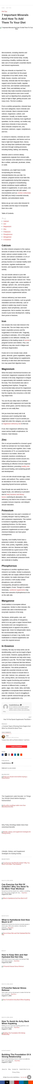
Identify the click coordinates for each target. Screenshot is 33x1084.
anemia (26, 340)
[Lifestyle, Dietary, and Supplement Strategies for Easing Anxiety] (16, 840)
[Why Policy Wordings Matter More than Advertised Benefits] (16, 814)
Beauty (4, 950)
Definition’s (5, 915)
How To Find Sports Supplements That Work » (17, 719)
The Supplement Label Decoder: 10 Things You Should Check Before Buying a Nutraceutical (16, 798)
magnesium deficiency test (12, 424)
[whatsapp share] (18, 755)
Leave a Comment (16, 746)
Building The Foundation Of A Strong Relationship (16, 1055)
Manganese (7, 237)
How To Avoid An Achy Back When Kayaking (15, 1022)
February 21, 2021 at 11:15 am (12, 737)
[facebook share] (3, 755)
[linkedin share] (15, 755)
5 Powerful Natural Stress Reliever (14, 989)
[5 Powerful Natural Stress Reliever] (16, 974)
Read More (24, 892)
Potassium (6, 232)
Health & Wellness (7, 880)
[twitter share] (6, 754)
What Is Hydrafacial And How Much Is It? (16, 921)
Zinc (4, 229)
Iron (4, 224)
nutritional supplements (17, 590)
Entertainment (6, 1050)
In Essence (7, 239)
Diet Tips (8, 7)
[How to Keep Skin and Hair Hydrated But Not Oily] (16, 941)
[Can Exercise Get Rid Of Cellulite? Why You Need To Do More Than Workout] (16, 870)
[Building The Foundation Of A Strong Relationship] (16, 1040)
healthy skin (25, 466)
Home (3, 7)
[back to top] (29, 1077)
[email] (11, 1082)
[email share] (9, 755)
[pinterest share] (12, 755)
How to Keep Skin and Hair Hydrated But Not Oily (15, 956)
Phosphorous (7, 234)
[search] (30, 3)
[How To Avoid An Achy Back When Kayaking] (16, 1007)
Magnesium (7, 226)
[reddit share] (21, 755)
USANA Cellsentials (24, 193)
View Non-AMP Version (25, 1077)
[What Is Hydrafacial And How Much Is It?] (16, 906)
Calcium (6, 221)
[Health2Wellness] (16, 2)
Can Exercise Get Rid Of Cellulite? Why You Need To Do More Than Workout (15, 886)
